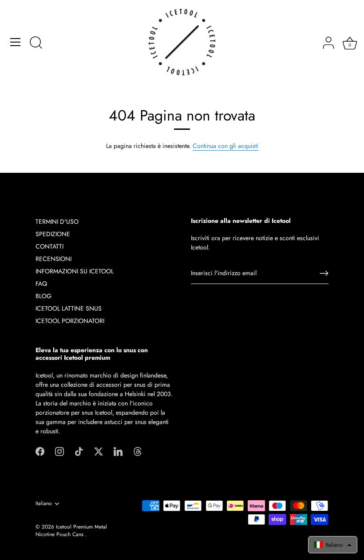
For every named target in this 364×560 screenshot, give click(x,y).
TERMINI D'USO (57, 221)
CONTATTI (49, 246)
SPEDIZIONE (53, 233)
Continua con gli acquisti (225, 145)
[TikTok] (79, 451)
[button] (333, 545)
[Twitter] (98, 451)
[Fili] (137, 451)
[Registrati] (324, 273)
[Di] (36, 43)
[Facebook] (40, 451)
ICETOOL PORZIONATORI (70, 320)
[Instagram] (59, 451)
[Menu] (15, 42)
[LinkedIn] (118, 451)
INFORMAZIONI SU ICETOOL (75, 271)
